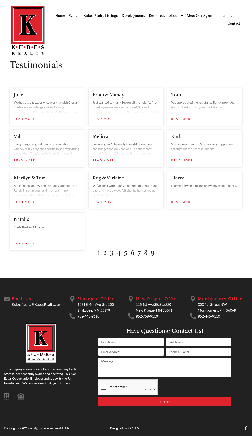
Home (60, 16)
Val (17, 136)
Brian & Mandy (108, 95)
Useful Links (228, 16)
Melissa (100, 136)
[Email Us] (7, 299)
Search (74, 16)
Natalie (21, 219)
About (174, 16)
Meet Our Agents (200, 16)
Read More (24, 118)
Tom (176, 95)
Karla (177, 136)
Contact (233, 23)
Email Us (22, 298)
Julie (18, 95)
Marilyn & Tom (30, 178)
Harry (177, 178)
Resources (157, 16)
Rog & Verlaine (108, 178)
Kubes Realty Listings (100, 16)
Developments (133, 16)
